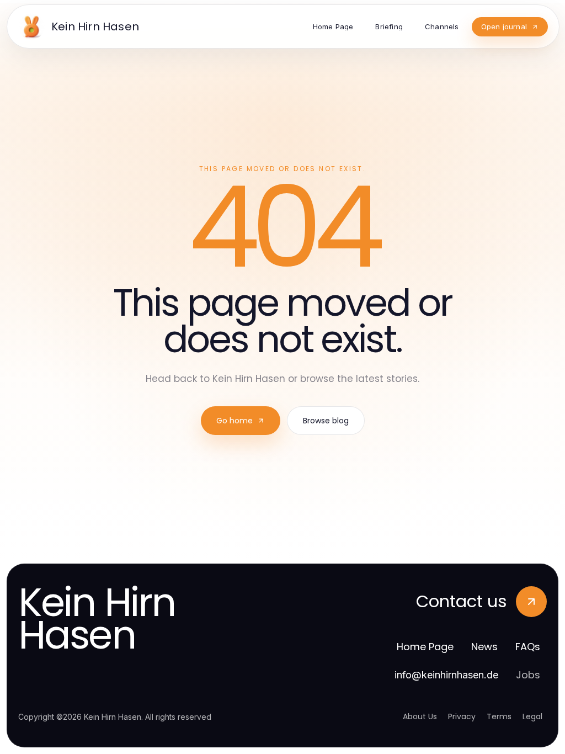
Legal (532, 716)
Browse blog (326, 420)
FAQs (527, 647)
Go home (234, 420)
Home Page (425, 647)
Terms (499, 716)
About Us (420, 716)
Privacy (462, 716)
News (484, 647)
